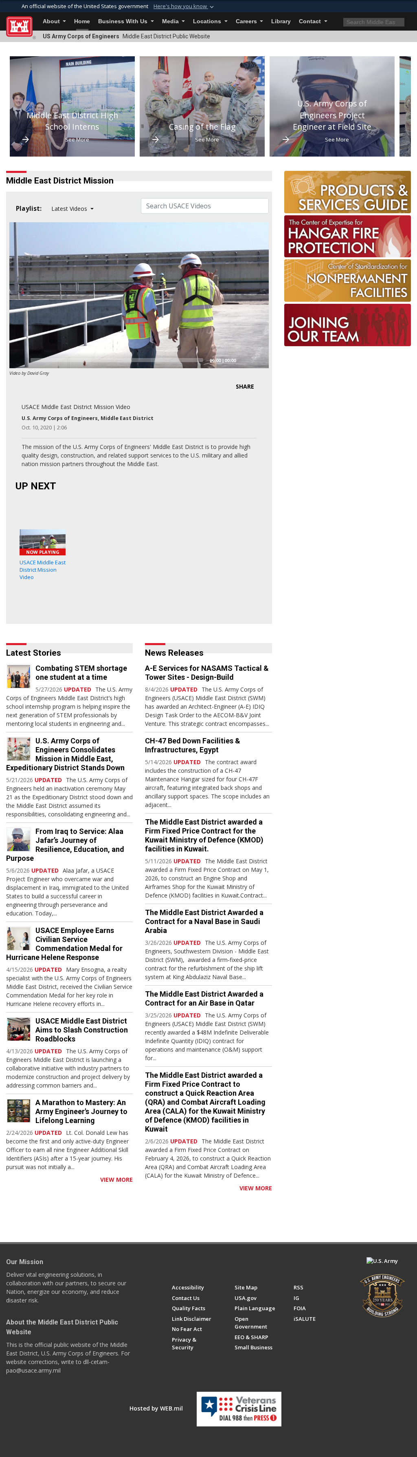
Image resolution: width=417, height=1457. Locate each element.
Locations (208, 21)
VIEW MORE (116, 1179)
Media (171, 21)
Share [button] (245, 386)
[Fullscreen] (258, 360)
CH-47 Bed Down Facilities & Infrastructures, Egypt (192, 745)
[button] (184, 6)
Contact (311, 21)
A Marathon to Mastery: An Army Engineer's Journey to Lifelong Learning (81, 1111)
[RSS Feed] (9, 1179)
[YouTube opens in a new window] (191, 1264)
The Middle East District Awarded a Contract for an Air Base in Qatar (204, 998)
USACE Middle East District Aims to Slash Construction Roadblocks (81, 1030)
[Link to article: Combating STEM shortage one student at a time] (18, 676)
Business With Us (123, 21)
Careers (247, 21)
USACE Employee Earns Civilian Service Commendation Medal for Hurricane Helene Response (64, 944)
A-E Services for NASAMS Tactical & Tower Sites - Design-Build (207, 672)
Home (82, 21)
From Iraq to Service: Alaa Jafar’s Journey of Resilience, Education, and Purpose (65, 844)
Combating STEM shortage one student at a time (81, 672)
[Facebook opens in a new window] (176, 1264)
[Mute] (245, 360)
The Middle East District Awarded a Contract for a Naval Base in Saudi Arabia (204, 921)
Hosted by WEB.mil (156, 1408)
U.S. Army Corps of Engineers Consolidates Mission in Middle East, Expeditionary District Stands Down (65, 754)
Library (281, 21)
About (52, 21)
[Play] (20, 360)
